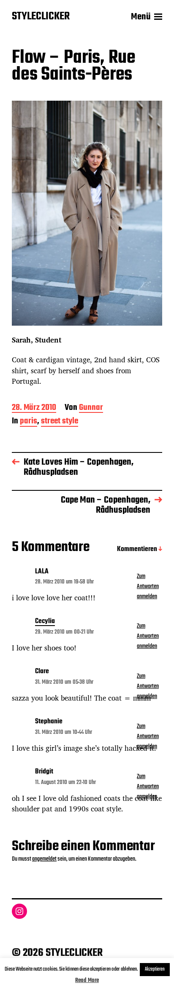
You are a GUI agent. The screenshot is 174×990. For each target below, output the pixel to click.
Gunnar (91, 408)
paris (28, 422)
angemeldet (44, 859)
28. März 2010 (34, 408)
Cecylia (45, 622)
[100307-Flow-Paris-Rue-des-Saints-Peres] (87, 213)
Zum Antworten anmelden (148, 586)
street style (59, 422)
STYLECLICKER (41, 17)
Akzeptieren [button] (155, 969)
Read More (87, 980)
